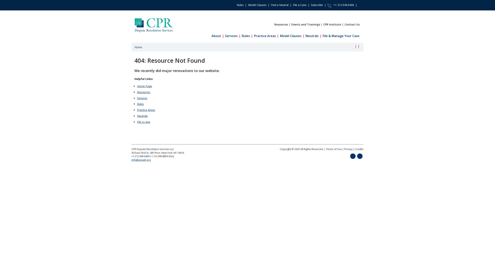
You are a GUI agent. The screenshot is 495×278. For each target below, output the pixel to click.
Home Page (144, 86)
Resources (281, 24)
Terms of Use (334, 149)
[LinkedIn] (360, 156)
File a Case (299, 5)
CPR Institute (332, 24)
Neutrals (312, 36)
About (216, 36)
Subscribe (317, 5)
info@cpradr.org (141, 160)
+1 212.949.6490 (343, 5)
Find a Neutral (279, 5)
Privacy (348, 149)
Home (138, 47)
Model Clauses (257, 5)
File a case (143, 122)
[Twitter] (353, 156)
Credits (359, 149)
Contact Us (352, 24)
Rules (240, 5)
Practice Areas (265, 36)
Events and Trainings (305, 24)
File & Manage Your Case (341, 36)
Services (231, 36)
